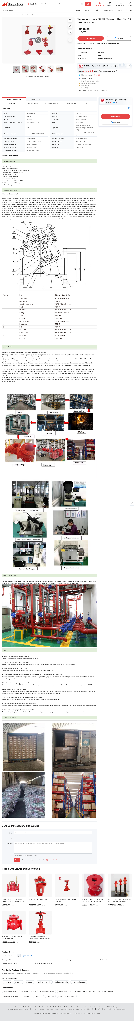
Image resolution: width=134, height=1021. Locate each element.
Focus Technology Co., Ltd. (54, 1013)
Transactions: (108, 71)
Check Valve (18, 982)
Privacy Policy (96, 1013)
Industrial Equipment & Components (17, 14)
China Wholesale (59, 1007)
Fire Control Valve (94, 991)
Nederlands (71, 1009)
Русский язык (49, 1009)
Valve (30, 14)
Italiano (57, 1009)
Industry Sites (79, 1007)
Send (16, 860)
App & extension (108, 10)
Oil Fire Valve (26, 996)
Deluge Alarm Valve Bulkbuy (66, 996)
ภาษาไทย (99, 1009)
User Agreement (78, 1013)
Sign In (80, 90)
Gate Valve (37, 14)
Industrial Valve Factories (28, 991)
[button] (90, 103)
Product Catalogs (29, 956)
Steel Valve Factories (65, 991)
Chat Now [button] (120, 38)
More (3, 1000)
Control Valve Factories (47, 991)
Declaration (87, 1013)
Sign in (130, 5)
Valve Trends (50, 996)
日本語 (88, 1009)
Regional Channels (90, 1007)
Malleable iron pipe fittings (42, 963)
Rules (130, 10)
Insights (116, 1007)
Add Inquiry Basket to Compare (38, 76)
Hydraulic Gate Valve (61, 982)
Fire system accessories (74, 960)
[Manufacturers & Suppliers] (12, 4)
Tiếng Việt (112, 1009)
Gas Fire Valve (108, 991)
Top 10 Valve (38, 996)
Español (27, 1009)
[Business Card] (129, 108)
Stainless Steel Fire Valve (11, 996)
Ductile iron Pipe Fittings (9, 963)
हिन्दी (93, 1009)
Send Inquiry (90, 38)
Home (3, 14)
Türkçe (105, 1009)
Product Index (101, 1007)
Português (34, 1009)
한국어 (83, 1009)
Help (97, 10)
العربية (77, 1009)
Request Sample (113, 43)
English (21, 1009)
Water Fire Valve (80, 991)
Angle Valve (29, 982)
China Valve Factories (10, 991)
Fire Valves (38, 960)
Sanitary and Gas (7, 960)
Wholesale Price (70, 1007)
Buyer (87, 10)
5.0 (107, 103)
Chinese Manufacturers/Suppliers (43, 1007)
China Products (29, 1007)
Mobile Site (109, 1007)
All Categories (9, 10)
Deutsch (63, 1009)
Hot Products (18, 1007)
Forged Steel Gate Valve (79, 982)
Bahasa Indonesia (121, 1009)
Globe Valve (7, 982)
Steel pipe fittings (105, 960)
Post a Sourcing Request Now (56, 860)
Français (41, 1009)
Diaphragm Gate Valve (44, 982)
